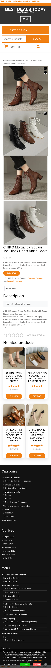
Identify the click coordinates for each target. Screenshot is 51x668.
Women (12, 61)
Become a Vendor (10, 633)
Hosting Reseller (12, 592)
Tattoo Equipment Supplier (14, 574)
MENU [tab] (25, 19)
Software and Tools (11, 485)
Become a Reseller (11, 478)
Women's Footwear (23, 61)
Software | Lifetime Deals (16, 488)
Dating (8, 495)
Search (37, 39)
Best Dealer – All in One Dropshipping (21, 622)
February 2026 (9, 547)
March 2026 (8, 544)
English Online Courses (15, 640)
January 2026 (9, 551)
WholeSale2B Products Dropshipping (20, 629)
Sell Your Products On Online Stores (19, 604)
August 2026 (8, 537)
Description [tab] (11, 288)
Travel (6, 510)
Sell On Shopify (12, 607)
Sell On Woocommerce (15, 611)
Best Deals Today (25, 9)
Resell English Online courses (18, 481)
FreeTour (9, 513)
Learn (5, 637)
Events (8, 499)
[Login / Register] (38, 47)
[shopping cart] (6, 47)
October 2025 (9, 554)
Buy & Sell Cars (10, 582)
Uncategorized (9, 520)
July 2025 (7, 558)
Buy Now (11, 273)
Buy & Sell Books (10, 578)
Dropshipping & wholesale (16, 625)
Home (5, 61)
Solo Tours (9, 516)
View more (38, 660)
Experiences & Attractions (16, 502)
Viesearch (6, 648)
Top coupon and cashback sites (16, 506)
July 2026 (7, 540)
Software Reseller (12, 596)
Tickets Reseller (12, 600)
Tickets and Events (11, 492)
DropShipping (9, 619)
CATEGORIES (18, 30)
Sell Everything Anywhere (16, 614)
